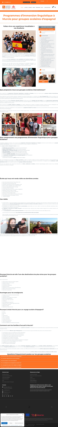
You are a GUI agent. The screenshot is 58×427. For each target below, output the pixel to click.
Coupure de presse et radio (7, 375)
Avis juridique (20, 425)
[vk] (10, 396)
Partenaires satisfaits (6, 377)
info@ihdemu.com (7, 392)
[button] (22, 414)
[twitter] (4, 396)
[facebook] (2, 396)
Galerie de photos (5, 378)
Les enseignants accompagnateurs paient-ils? (11, 362)
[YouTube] (7, 2)
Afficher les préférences (19, 423)
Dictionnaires (32, 378)
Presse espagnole (33, 380)
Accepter (4, 423)
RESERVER (33, 2)
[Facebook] (2, 2)
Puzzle (31, 377)
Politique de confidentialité (14, 425)
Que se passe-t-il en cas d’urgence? (9, 360)
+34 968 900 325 (7, 390)
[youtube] (8, 396)
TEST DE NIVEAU (26, 2)
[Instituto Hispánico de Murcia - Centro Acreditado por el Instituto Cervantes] (13, 7)
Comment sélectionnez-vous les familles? (10, 358)
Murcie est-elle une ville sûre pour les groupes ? (12, 356)
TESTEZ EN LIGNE (42, 3)
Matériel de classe (33, 381)
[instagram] (6, 396)
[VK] (8, 2)
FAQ (3, 380)
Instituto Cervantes (33, 374)
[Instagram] (5, 2)
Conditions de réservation (31, 424)
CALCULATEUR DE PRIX (51, 3)
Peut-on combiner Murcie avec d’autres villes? (11, 367)
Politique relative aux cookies (6, 425)
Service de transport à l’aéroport (8, 381)
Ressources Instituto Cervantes (35, 375)
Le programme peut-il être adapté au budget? (11, 365)
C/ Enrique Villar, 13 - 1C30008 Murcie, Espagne (8, 388)
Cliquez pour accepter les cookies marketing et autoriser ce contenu (19, 77)
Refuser (11, 423)
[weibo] (12, 396)
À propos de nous (5, 374)
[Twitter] (4, 2)
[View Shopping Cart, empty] (53, 7)
